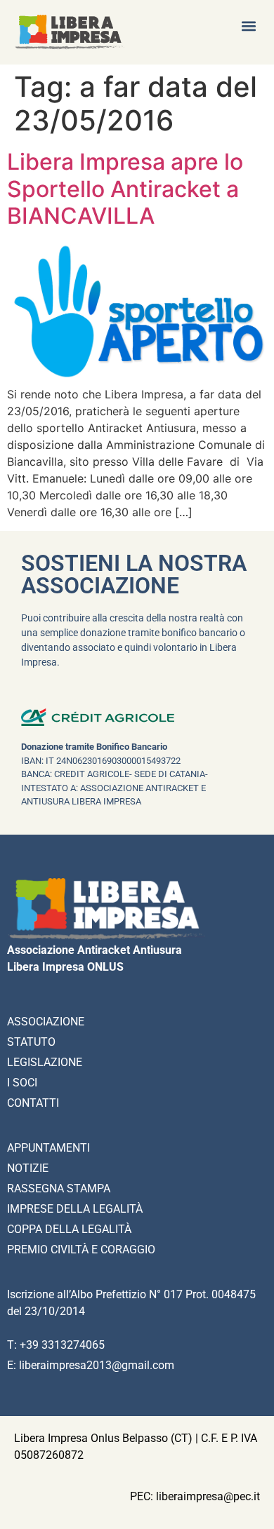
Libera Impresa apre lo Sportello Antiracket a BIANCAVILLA (125, 188)
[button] (248, 25)
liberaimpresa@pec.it (208, 1496)
